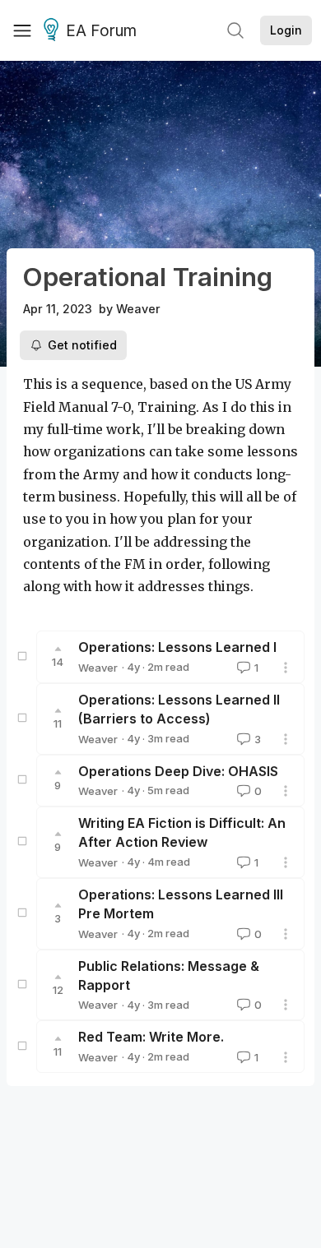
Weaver (138, 309)
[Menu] (22, 30)
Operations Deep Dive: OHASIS (178, 771)
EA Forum (101, 30)
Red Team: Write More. (151, 1036)
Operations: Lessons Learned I (177, 647)
